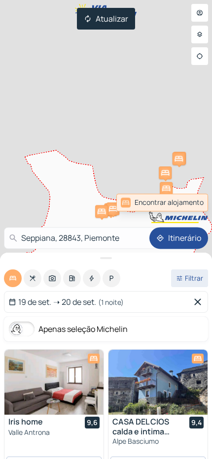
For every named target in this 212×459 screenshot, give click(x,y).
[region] (54, 382)
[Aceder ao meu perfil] (199, 13)
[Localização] (199, 56)
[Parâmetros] (199, 34)
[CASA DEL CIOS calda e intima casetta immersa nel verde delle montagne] (158, 382)
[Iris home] (54, 382)
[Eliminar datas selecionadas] (200, 302)
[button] (166, 188)
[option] (13, 278)
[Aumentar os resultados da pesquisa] (106, 258)
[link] (162, 202)
